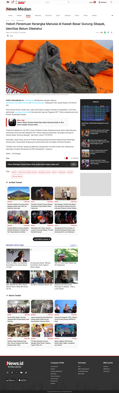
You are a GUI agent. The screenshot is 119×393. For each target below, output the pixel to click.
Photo (77, 15)
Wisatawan (29, 100)
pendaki (70, 172)
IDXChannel (106, 371)
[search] (69, 2)
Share (97, 32)
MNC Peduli (81, 373)
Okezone (105, 366)
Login (91, 2)
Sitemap (53, 383)
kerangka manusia (22, 112)
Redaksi (53, 369)
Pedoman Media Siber (56, 371)
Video (86, 15)
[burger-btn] (111, 2)
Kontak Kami (54, 381)
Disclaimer (53, 373)
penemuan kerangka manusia (17, 103)
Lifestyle (67, 15)
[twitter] (111, 32)
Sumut (28, 15)
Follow (73, 164)
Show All (75, 158)
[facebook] (108, 32)
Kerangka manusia (44, 172)
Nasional (38, 15)
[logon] (8, 2)
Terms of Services (55, 376)
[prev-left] (64, 158)
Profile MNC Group (83, 371)
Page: (7, 158)
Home (10, 15)
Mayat (54, 172)
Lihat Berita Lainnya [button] (41, 239)
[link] (101, 32)
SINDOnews (106, 369)
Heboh (14, 172)
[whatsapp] (104, 32)
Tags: (8, 171)
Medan (19, 15)
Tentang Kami (54, 366)
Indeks (94, 15)
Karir (79, 366)
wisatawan (62, 172)
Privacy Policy (54, 378)
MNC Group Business (83, 369)
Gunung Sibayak (37, 103)
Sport (58, 15)
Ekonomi (48, 15)
